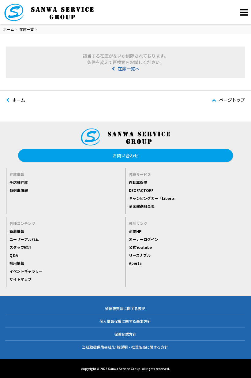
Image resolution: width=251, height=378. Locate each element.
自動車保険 (138, 182)
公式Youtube (140, 247)
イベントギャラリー (26, 271)
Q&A (13, 255)
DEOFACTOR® (141, 190)
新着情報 (16, 231)
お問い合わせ (125, 155)
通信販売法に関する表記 (125, 308)
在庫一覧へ (128, 68)
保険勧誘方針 (125, 334)
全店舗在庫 (18, 182)
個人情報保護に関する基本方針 (125, 321)
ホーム (8, 29)
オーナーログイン (143, 239)
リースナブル (140, 255)
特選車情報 (18, 190)
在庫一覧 (26, 29)
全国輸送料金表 (142, 206)
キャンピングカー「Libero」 (153, 198)
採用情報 (16, 263)
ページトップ (232, 100)
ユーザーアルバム (24, 239)
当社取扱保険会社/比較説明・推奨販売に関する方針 (125, 347)
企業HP (135, 231)
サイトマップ (20, 279)
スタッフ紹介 (20, 247)
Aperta (135, 263)
